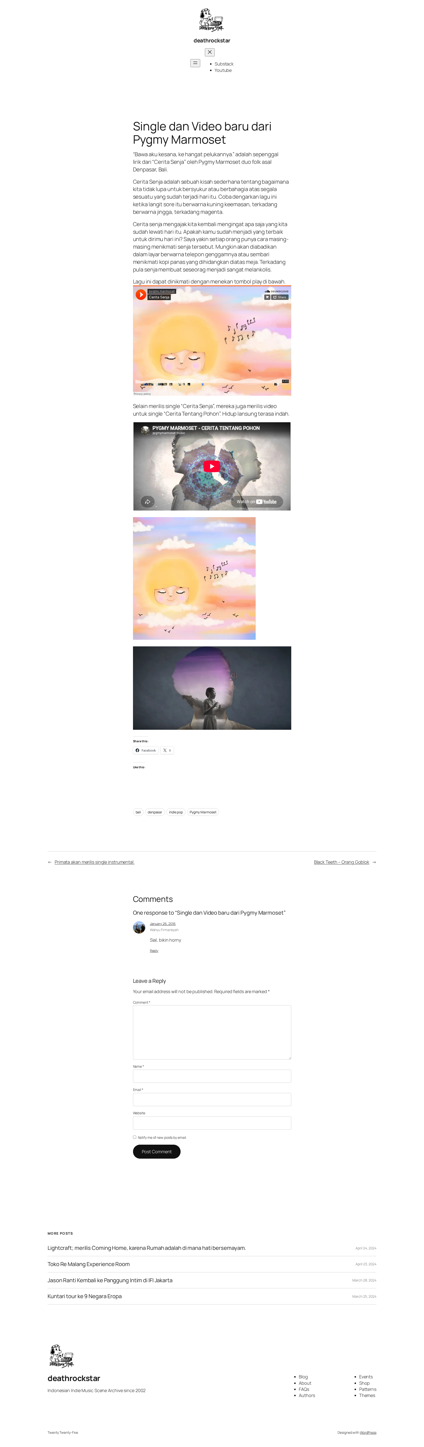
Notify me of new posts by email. (162, 1137)
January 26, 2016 (163, 923)
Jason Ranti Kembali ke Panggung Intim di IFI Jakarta (110, 1280)
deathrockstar (212, 40)
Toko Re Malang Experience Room (89, 1264)
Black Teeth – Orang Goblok (341, 862)
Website (139, 1113)
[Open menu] (195, 63)
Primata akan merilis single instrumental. (94, 862)
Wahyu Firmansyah (164, 929)
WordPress (368, 1432)
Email (138, 1089)
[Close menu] (210, 52)
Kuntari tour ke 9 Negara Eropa (85, 1296)
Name (138, 1066)
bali (138, 812)
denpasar (155, 812)
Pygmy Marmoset (203, 812)
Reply (154, 950)
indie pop (176, 812)
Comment (141, 1002)
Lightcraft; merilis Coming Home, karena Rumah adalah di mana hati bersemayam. (147, 1248)
